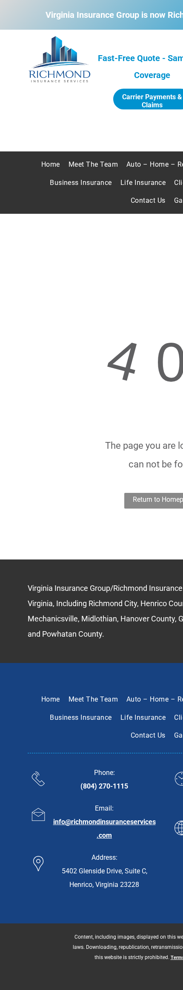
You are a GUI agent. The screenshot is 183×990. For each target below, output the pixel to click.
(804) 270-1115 (104, 786)
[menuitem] (50, 164)
